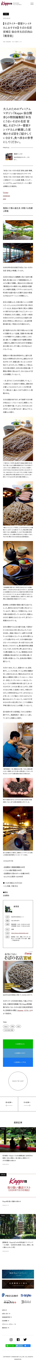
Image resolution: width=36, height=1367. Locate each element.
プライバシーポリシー (8, 1324)
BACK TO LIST (18, 1081)
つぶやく (20, 1345)
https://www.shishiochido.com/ (19, 933)
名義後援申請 (6, 1317)
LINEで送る (11, 1345)
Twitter (5, 192)
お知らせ (4, 1310)
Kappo (6, 1026)
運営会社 (4, 1327)
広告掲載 (4, 1320)
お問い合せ (5, 1313)
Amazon (20, 1010)
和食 (12, 1026)
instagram (6, 195)
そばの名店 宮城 (8, 1030)
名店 (18, 1026)
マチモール (27, 1010)
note (4, 199)
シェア (28, 1345)
